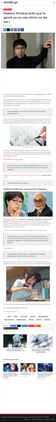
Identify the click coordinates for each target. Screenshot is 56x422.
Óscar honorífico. (20, 226)
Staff (43, 419)
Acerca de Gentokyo (36, 419)
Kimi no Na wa (41, 94)
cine (9, 316)
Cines (16, 316)
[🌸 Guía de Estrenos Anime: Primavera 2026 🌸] (27, 367)
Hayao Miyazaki (43, 316)
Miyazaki (46, 261)
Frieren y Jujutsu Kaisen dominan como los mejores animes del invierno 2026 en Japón (10, 375)
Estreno (33, 316)
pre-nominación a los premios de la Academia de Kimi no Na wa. (25, 175)
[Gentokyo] (11, 2)
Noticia (32, 319)
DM (15, 311)
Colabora (47, 419)
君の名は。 (48, 319)
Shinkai (5, 230)
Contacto (52, 419)
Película (39, 319)
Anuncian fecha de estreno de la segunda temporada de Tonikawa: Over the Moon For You (45, 375)
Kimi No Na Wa (9, 319)
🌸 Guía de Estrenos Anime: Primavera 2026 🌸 (27, 373)
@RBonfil (47, 417)
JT (16, 311)
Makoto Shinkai (21, 319)
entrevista (24, 316)
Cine (10, 9)
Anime (5, 9)
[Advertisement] (28, 81)
